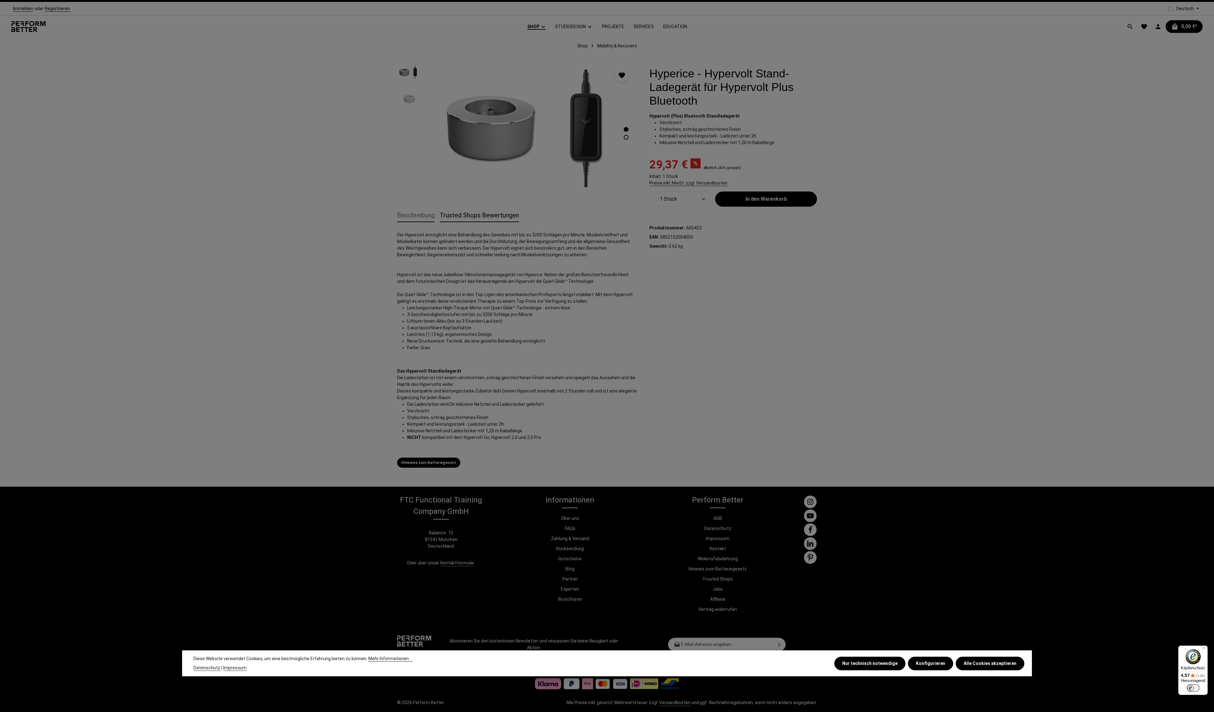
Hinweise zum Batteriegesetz (428, 462)
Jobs (718, 589)
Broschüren (570, 599)
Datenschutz (717, 528)
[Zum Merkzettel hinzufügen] (622, 75)
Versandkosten (674, 702)
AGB (718, 518)
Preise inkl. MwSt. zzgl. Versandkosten (688, 183)
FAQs (570, 528)
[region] (517, 128)
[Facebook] (810, 529)
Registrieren (57, 8)
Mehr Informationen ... (390, 658)
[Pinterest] (810, 557)
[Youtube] (810, 515)
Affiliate (718, 599)
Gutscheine (570, 558)
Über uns (570, 518)
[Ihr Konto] (1158, 26)
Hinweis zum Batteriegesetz (718, 568)
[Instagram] (810, 502)
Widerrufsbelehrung (718, 558)
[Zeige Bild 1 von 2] (626, 129)
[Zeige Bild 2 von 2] (626, 137)
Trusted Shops (717, 578)
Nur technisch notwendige (870, 663)
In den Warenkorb (766, 199)
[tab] (416, 215)
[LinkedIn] (810, 543)
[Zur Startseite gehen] (28, 26)
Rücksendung (570, 548)
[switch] (1193, 688)
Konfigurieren (930, 663)
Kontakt (718, 548)
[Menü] (1204, 649)
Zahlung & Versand (570, 538)
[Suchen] (1130, 26)
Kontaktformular (457, 562)
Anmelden (23, 8)
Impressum (717, 538)
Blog (570, 568)
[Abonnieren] (779, 644)
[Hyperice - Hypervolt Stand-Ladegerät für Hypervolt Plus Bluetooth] (531, 128)
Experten (570, 589)
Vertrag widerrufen (717, 609)
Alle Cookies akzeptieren (990, 663)
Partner (570, 578)
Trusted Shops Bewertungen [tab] (479, 215)
